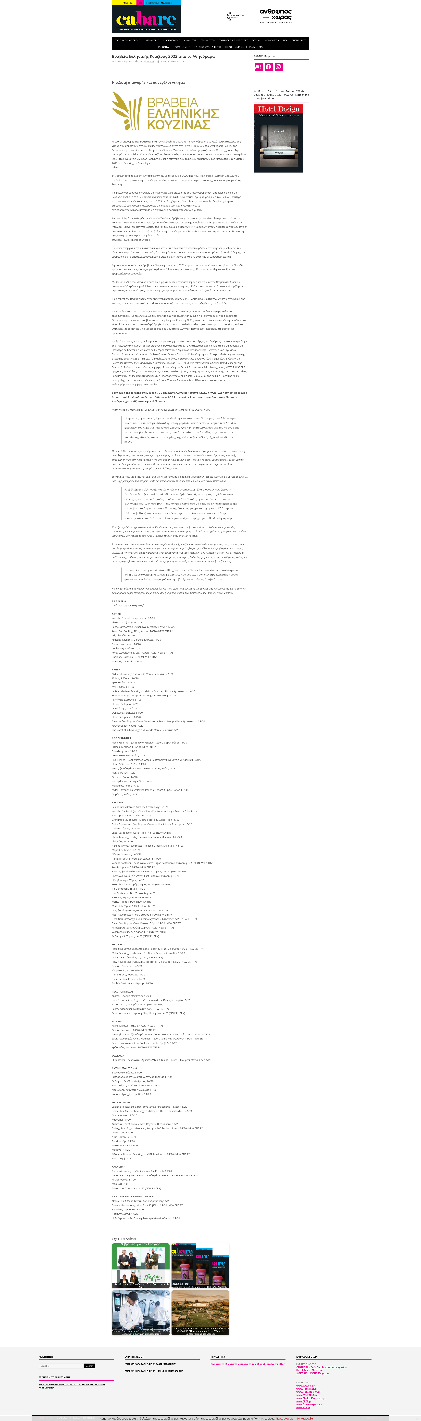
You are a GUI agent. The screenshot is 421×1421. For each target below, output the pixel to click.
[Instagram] (279, 67)
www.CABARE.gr (305, 1385)
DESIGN (256, 40)
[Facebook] (269, 67)
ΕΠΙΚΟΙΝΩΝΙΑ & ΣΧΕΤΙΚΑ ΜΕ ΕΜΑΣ (244, 46)
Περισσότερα (284, 1418)
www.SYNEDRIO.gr (306, 1395)
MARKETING (152, 40)
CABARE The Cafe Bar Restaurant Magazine (321, 1367)
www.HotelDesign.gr (308, 1391)
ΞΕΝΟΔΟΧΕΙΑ (207, 40)
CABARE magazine (123, 61)
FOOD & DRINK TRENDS (128, 40)
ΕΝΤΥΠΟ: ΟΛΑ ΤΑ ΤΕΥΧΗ (207, 46)
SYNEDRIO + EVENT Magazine (312, 1373)
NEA (285, 40)
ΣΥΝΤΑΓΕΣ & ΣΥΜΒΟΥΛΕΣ (233, 40)
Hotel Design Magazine (309, 1370)
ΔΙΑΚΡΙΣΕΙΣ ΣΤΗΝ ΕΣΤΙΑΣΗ (172, 61)
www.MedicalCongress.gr (311, 1398)
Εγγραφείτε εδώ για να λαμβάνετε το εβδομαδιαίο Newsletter (247, 1364)
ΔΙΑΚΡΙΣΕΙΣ (190, 40)
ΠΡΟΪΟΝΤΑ (163, 46)
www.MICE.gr (303, 1401)
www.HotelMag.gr (306, 1388)
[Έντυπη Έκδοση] (259, 67)
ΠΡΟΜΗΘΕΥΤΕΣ (181, 46)
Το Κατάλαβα (305, 1418)
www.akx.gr (303, 1407)
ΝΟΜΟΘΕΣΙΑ (272, 40)
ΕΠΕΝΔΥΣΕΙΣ (299, 40)
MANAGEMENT (171, 40)
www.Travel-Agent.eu (309, 1404)
